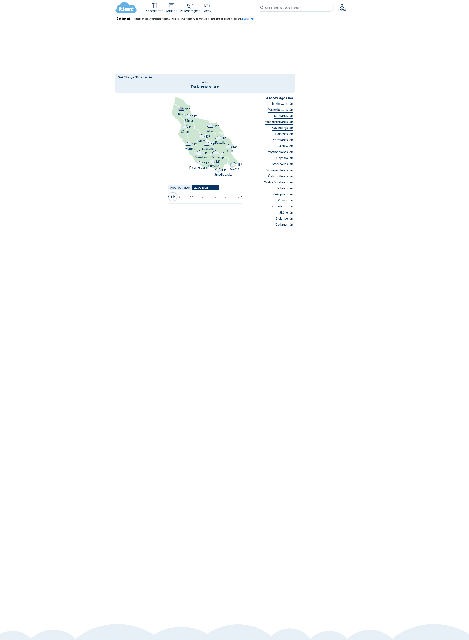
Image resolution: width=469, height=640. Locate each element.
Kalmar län (285, 200)
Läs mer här (248, 18)
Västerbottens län (280, 110)
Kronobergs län (282, 206)
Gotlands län (284, 224)
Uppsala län (284, 158)
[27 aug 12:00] (226, 197)
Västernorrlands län (279, 122)
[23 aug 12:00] (180, 197)
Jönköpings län (282, 194)
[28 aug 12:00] (238, 197)
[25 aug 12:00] (203, 197)
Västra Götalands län (278, 182)
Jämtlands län (283, 116)
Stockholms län (282, 164)
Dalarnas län (284, 134)
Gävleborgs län (282, 128)
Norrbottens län (282, 104)
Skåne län (286, 212)
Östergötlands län (280, 176)
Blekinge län (284, 218)
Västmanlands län (280, 152)
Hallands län (284, 188)
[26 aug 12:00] (215, 197)
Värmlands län (283, 140)
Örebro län (285, 146)
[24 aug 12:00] (191, 197)
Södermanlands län (279, 170)
